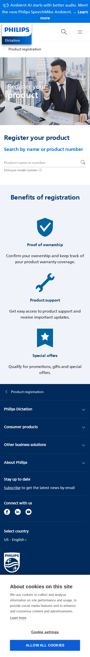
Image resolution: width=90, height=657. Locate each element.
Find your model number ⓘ (23, 170)
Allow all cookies (45, 645)
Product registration (24, 49)
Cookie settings (45, 632)
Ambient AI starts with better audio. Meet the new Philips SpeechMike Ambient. (45, 11)
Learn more (18, 618)
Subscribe (12, 487)
